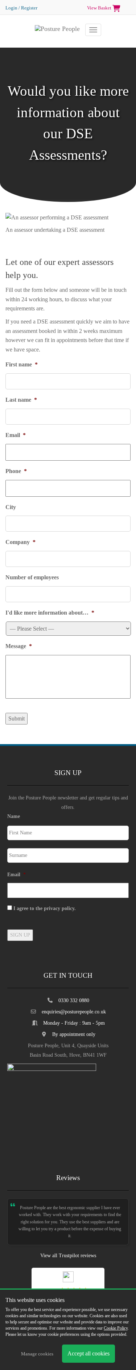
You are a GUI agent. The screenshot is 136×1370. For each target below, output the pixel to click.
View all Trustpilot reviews (68, 1255)
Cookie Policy (116, 1328)
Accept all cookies (88, 1353)
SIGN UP (20, 935)
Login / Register (21, 8)
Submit (16, 718)
